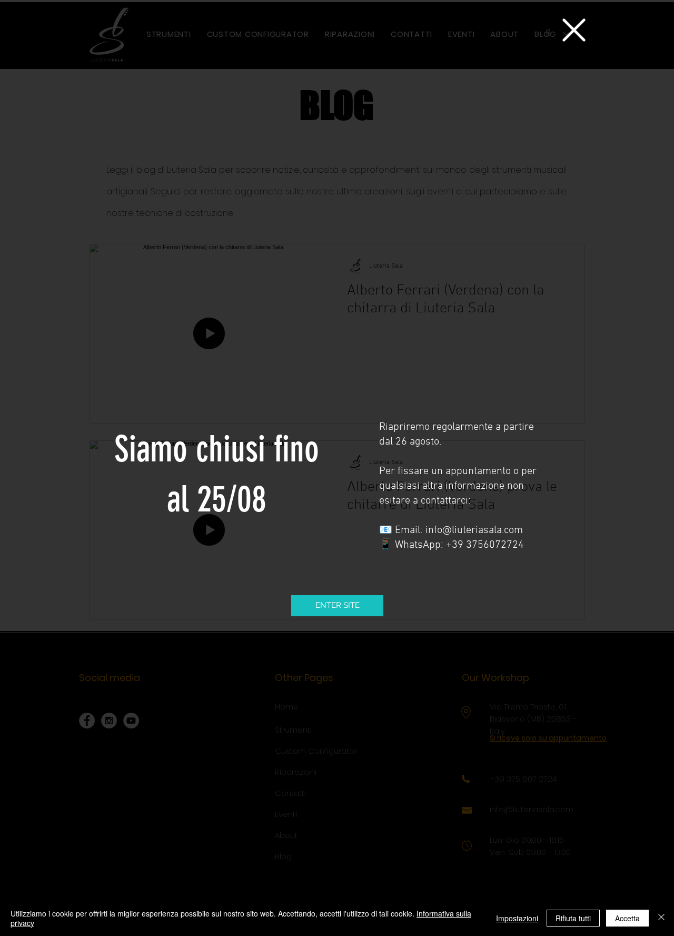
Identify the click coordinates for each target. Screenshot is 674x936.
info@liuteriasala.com (474, 530)
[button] (574, 30)
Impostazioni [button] (517, 918)
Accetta (627, 918)
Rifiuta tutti (573, 918)
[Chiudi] (661, 918)
